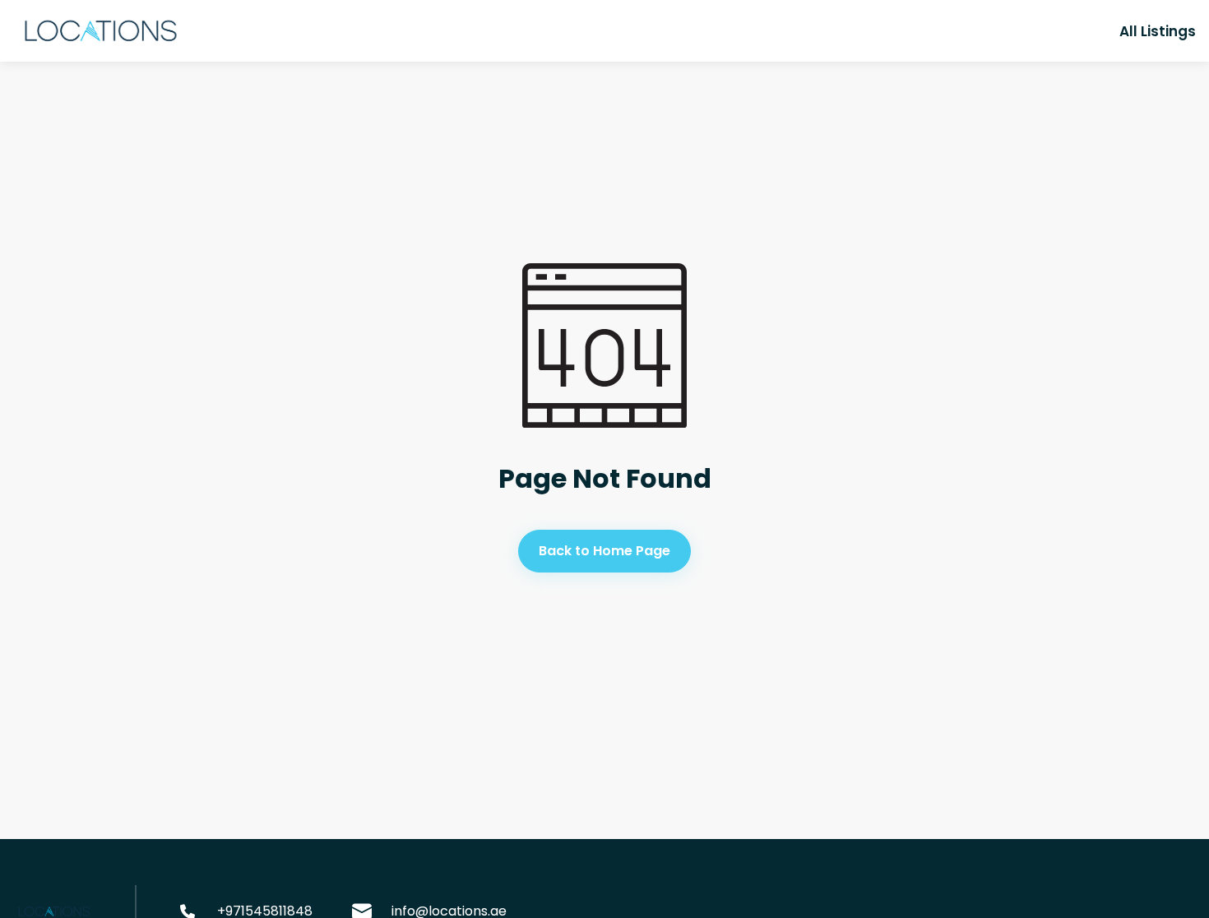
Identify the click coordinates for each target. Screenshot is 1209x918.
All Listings (1157, 31)
